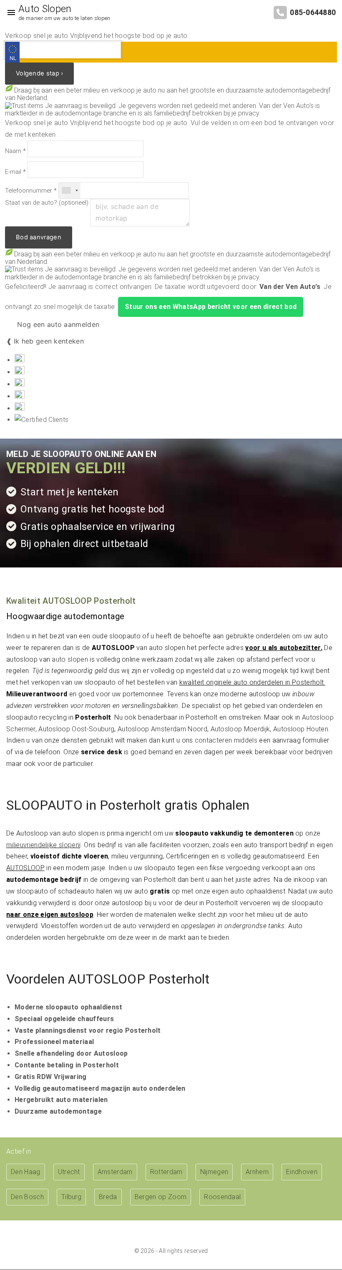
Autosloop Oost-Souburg (76, 729)
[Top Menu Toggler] (9, 12)
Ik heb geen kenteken (49, 341)
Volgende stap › (39, 73)
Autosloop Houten (300, 729)
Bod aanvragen (38, 237)
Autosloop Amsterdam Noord (162, 729)
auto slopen (70, 659)
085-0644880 (313, 12)
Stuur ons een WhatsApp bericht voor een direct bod (211, 307)
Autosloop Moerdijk (240, 729)
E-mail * (15, 172)
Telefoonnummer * (31, 190)
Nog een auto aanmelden (57, 324)
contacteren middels (226, 740)
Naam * (15, 151)
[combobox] (69, 190)
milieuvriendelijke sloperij (43, 845)
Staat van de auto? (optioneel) (46, 202)
